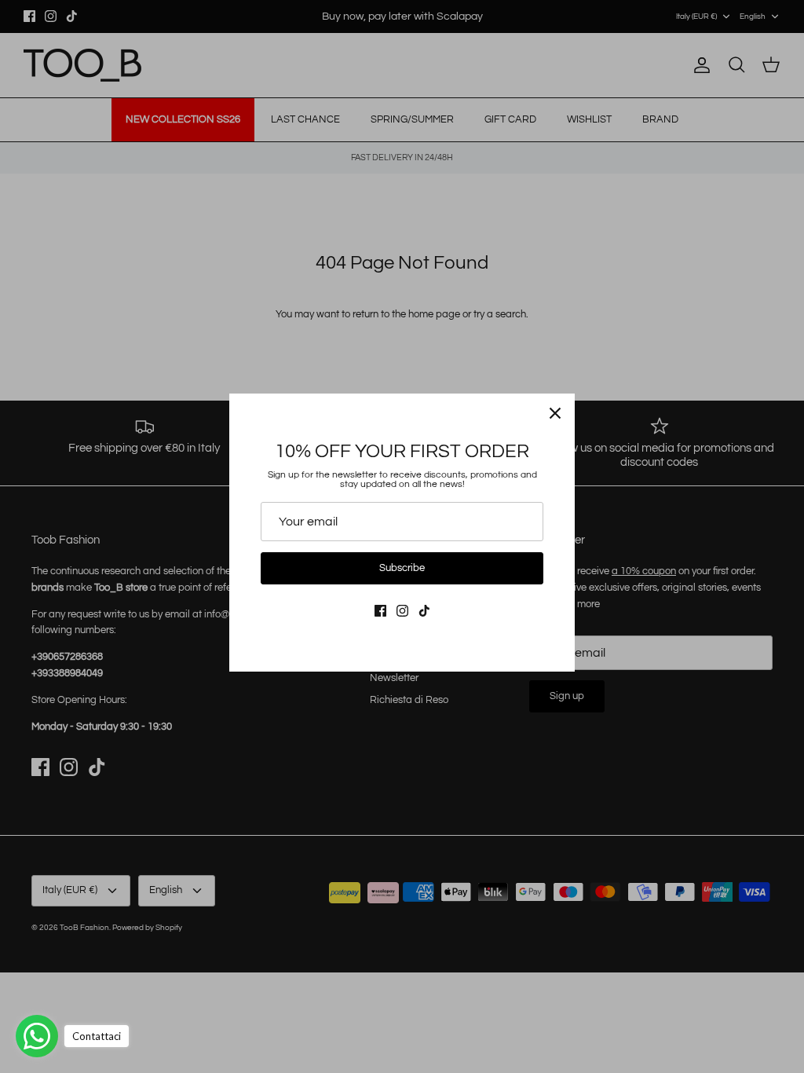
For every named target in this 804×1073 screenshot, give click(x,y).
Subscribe (402, 567)
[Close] (555, 413)
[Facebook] (380, 611)
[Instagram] (402, 611)
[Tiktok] (424, 611)
